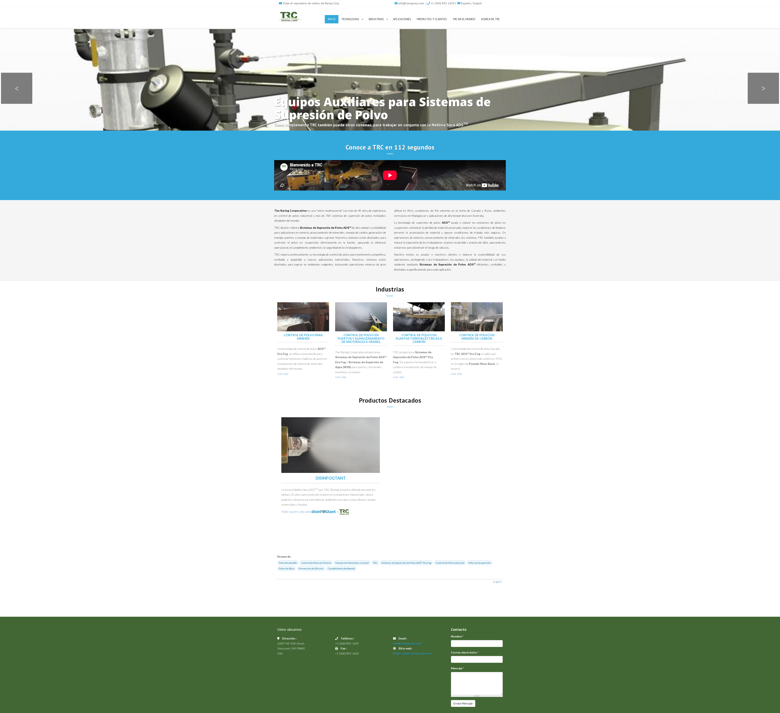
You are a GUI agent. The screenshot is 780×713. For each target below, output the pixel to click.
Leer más (282, 373)
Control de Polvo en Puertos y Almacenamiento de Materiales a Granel (361, 338)
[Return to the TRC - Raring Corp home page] (289, 17)
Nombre (457, 636)
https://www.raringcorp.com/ (412, 653)
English (477, 3)
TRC (375, 562)
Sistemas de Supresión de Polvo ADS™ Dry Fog (406, 562)
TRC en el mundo (464, 19)
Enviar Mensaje (463, 703)
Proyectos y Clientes (432, 19)
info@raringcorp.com (411, 3)
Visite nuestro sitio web (295, 511)
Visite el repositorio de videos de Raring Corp (310, 3)
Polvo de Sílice (286, 568)
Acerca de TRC (490, 19)
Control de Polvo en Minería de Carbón (476, 336)
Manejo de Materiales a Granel (352, 562)
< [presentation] (17, 88)
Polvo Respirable (288, 562)
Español (465, 3)
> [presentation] (763, 88)
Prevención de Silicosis (311, 568)
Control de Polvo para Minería (303, 336)
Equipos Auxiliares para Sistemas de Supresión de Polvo (382, 108)
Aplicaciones (402, 19)
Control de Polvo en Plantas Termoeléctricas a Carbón (419, 338)
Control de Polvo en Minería (316, 562)
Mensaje (457, 668)
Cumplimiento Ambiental (341, 568)
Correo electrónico (465, 652)
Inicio (332, 19)
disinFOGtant (331, 478)
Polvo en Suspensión (479, 562)
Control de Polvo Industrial (450, 562)
